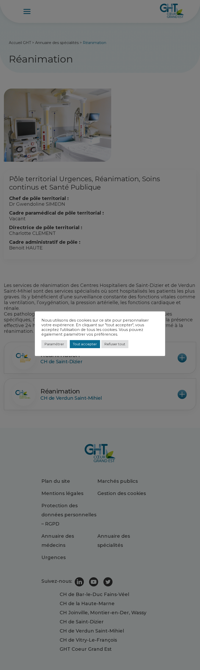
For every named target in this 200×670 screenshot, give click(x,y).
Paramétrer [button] (54, 344)
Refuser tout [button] (114, 344)
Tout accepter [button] (85, 344)
